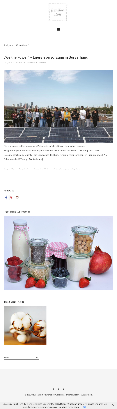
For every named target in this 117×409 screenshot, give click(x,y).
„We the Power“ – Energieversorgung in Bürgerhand (46, 57)
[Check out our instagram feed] (17, 197)
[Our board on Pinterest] (11, 197)
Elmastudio (87, 394)
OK (85, 406)
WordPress (60, 394)
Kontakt (53, 390)
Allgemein (14, 169)
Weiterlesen (35, 159)
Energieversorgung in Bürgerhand (68, 169)
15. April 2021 (9, 62)
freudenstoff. (37, 394)
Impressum (58, 390)
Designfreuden (24, 169)
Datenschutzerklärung (63, 390)
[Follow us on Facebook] (6, 197)
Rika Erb (22, 62)
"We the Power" (49, 169)
